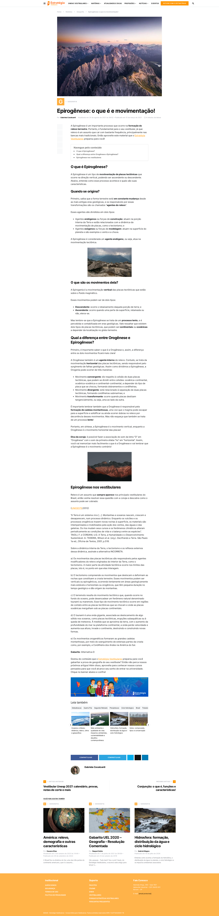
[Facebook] (156, 912)
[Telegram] (171, 912)
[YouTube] (167, 912)
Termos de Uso (51, 892)
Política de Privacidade (55, 895)
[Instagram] (163, 912)
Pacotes (93, 885)
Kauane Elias (52, 851)
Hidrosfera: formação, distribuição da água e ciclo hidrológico (152, 841)
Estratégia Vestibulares (110, 659)
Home (59, 12)
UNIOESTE (77, 508)
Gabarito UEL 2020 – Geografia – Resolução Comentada (106, 841)
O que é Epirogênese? (85, 151)
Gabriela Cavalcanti (68, 117)
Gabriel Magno (144, 851)
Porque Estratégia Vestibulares (104, 898)
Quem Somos (50, 885)
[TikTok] (174, 912)
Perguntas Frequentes (99, 902)
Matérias (69, 12)
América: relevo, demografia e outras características (59, 841)
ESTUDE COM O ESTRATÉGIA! (174, 3)
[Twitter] (160, 912)
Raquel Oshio (97, 851)
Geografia (80, 12)
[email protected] (145, 893)
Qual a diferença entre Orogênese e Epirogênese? (97, 154)
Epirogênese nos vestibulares (88, 157)
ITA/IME (92, 888)
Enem (91, 892)
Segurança (50, 888)
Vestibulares (95, 895)
